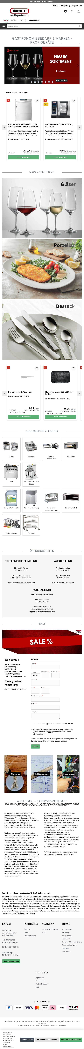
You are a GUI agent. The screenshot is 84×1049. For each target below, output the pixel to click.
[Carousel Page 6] (49, 82)
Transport (19, 857)
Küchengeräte (10, 862)
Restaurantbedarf (25, 859)
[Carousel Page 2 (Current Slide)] (35, 82)
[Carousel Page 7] (52, 82)
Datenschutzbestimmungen (53, 729)
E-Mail (33, 704)
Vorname (44, 672)
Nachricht (34, 712)
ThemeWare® (61, 1025)
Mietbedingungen (42, 984)
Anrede (33, 672)
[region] (42, 65)
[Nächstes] (78, 65)
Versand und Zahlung (50, 929)
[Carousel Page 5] (45, 82)
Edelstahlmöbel (10, 859)
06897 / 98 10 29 (45, 607)
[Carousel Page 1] (31, 82)
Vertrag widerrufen (11, 961)
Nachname (55, 672)
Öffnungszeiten (30, 936)
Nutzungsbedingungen (58, 741)
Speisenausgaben (31, 857)
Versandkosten (41, 1021)
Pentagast (66, 939)
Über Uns (27, 929)
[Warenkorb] (79, 11)
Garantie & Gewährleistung (72, 942)
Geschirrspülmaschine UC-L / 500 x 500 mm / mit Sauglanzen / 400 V (23, 125)
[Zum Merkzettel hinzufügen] (36, 101)
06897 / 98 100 (58, 6)
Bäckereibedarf (23, 862)
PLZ (33, 688)
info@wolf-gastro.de (73, 6)
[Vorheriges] (6, 65)
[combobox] (42, 26)
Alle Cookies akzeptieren (71, 1039)
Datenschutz (40, 981)
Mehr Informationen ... (8, 1046)
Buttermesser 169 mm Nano (20, 392)
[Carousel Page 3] (38, 82)
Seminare (65, 948)
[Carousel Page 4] (42, 82)
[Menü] (4, 25)
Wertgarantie (67, 929)
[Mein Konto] (72, 11)
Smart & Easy (67, 936)
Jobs (26, 932)
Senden (35, 746)
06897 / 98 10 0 (24, 575)
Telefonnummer (37, 696)
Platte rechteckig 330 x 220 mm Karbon (59, 393)
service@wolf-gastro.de (44, 609)
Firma (33, 664)
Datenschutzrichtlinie (38, 741)
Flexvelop (65, 932)
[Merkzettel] (65, 11)
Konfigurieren (27, 1039)
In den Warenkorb (24, 157)
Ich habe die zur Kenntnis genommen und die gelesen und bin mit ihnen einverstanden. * (53, 731)
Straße (34, 680)
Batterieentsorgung (69, 945)
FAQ (43, 932)
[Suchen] (79, 26)
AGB (49, 732)
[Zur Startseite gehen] (20, 12)
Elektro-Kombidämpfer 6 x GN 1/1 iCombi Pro (59, 125)
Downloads (66, 951)
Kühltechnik (34, 854)
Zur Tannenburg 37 (63, 575)
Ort (43, 688)
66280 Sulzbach (63, 578)
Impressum (40, 978)
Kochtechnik (24, 854)
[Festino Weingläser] (42, 65)
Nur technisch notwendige (47, 1039)
